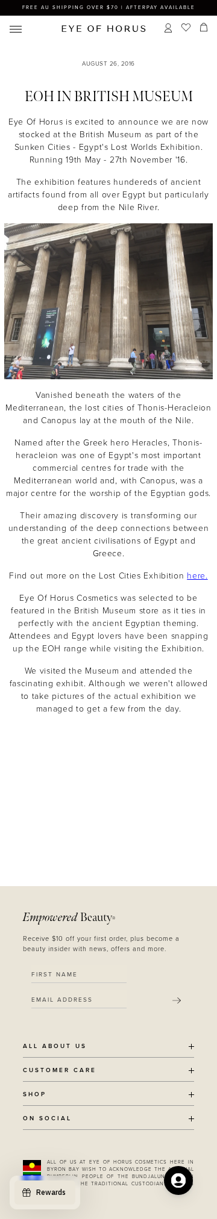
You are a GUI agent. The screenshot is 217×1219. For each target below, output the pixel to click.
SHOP (34, 1094)
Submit (176, 1000)
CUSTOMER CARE (59, 1070)
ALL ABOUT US (55, 1046)
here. (197, 576)
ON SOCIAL (47, 1118)
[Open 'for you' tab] (178, 1180)
